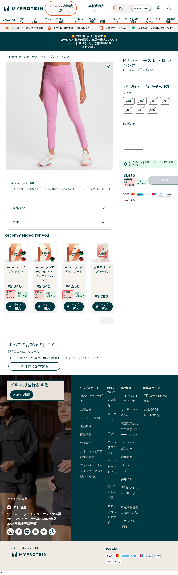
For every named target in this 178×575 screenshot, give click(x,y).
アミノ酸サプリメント (112, 469)
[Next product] (110, 320)
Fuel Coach (143, 8)
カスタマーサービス (91, 398)
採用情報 (126, 479)
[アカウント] (158, 8)
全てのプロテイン (112, 447)
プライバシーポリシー (129, 446)
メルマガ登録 (21, 394)
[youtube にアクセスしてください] (35, 531)
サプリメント (47, 20)
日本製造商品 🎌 (94, 8)
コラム (112, 433)
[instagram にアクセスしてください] (10, 531)
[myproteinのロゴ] (23, 8)
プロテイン (23, 20)
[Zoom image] (109, 66)
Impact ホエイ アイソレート (73, 269)
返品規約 (85, 426)
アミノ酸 (34, 20)
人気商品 (112, 402)
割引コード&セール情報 (156, 398)
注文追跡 (85, 443)
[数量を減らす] (127, 145)
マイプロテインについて (129, 398)
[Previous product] (103, 320)
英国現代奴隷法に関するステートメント (129, 429)
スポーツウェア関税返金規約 (91, 454)
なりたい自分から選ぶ (133, 20)
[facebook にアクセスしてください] (18, 531)
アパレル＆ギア (78, 20)
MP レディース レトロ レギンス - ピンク (44, 56)
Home (13, 56)
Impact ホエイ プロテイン (16, 269)
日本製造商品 (170, 20)
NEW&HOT (8, 20)
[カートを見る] (169, 8)
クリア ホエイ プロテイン (102, 269)
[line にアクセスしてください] (27, 531)
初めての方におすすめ (112, 514)
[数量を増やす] (140, 145)
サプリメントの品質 (129, 412)
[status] (133, 145)
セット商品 (104, 20)
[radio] (129, 101)
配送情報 (85, 434)
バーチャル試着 (160, 86)
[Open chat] (52, 531)
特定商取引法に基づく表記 (129, 510)
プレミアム (116, 20)
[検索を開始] (115, 8)
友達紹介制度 (156, 412)
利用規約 (126, 456)
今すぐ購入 (18, 306)
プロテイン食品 (61, 20)
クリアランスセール (153, 20)
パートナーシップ (129, 468)
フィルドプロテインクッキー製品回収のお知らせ (91, 471)
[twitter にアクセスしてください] (43, 531)
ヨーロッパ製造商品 (60, 8)
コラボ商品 (92, 20)
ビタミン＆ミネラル (112, 492)
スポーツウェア (112, 419)
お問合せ (85, 409)
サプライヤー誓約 (129, 524)
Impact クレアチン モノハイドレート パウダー (44, 273)
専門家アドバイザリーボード (129, 493)
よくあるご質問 (90, 417)
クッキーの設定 (17, 498)
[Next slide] (113, 284)
